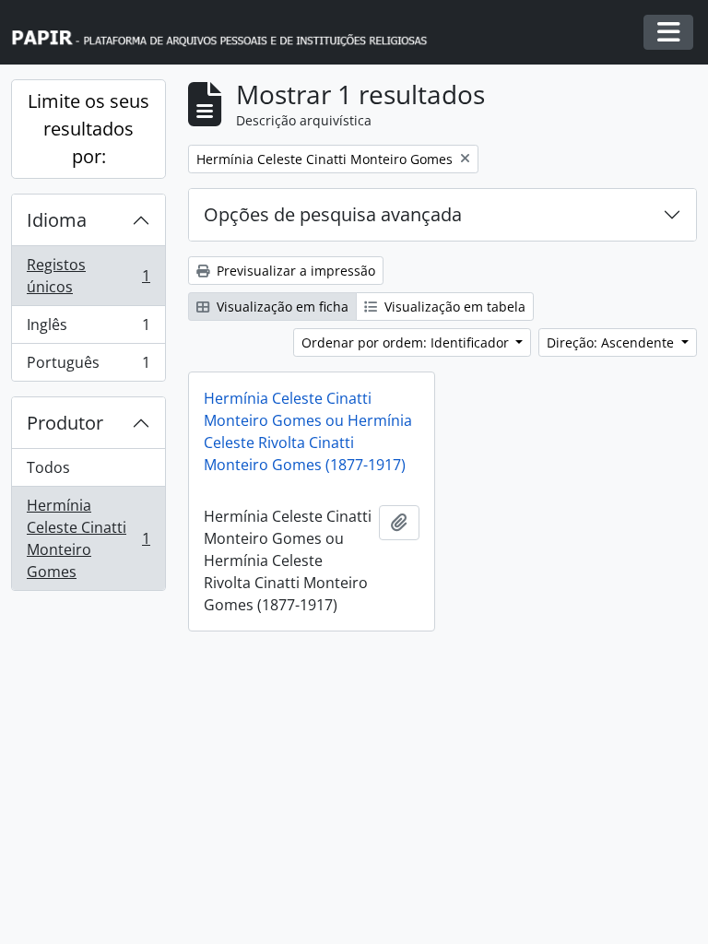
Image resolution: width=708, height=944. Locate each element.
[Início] (227, 32)
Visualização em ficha (280, 306)
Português (88, 366)
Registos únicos (88, 275)
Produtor (65, 422)
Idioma (57, 219)
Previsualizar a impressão (294, 270)
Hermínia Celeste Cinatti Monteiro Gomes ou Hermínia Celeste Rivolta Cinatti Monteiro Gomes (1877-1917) (308, 431)
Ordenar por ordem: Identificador (407, 342)
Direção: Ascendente (612, 342)
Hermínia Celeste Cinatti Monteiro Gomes (88, 538)
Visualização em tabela (453, 306)
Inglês (88, 329)
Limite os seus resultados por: (88, 128)
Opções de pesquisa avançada (333, 214)
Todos (48, 467)
